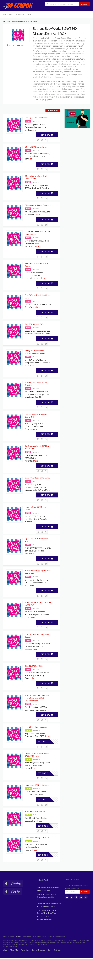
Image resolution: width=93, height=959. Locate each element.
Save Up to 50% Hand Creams (36, 118)
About (5, 950)
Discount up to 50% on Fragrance (38, 205)
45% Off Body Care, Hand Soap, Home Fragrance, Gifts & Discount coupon (37, 698)
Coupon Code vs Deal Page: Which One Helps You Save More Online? (49, 905)
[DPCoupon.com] (18, 5)
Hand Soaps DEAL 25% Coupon (37, 785)
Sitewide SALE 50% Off (34, 666)
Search (84, 4)
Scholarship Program (38, 950)
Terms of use (25, 950)
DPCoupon (19, 936)
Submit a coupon (53, 110)
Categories (19, 14)
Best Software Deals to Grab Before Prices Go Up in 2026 (48, 889)
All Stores (7, 14)
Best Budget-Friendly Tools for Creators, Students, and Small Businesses (46, 897)
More (34, 130)
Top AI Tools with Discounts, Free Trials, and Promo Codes (47, 918)
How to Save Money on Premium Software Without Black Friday (47, 912)
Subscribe (85, 891)
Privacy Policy (14, 950)
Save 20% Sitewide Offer (34, 324)
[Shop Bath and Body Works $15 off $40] (18, 35)
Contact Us (57, 950)
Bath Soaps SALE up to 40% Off (37, 838)
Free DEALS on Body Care (35, 811)
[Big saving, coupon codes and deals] (77, 118)
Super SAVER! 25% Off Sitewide (37, 478)
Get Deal (46, 135)
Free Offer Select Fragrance (36, 727)
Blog (29, 14)
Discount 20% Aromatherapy (36, 147)
